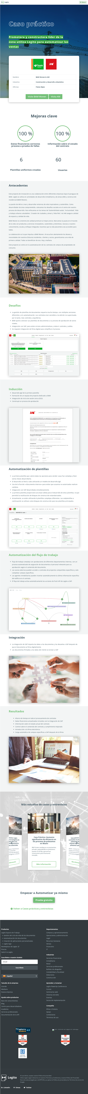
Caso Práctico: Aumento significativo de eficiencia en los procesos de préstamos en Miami (44, 840)
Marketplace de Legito (9, 947)
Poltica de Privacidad (73, 1078)
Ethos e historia (52, 1009)
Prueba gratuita (44, 900)
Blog (2, 1004)
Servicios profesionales (54, 966)
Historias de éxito (52, 995)
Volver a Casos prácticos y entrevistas (33, 908)
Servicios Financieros (53, 958)
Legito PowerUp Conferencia (56, 986)
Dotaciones (50, 975)
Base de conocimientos (9, 1001)
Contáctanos (50, 1015)
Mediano (4, 989)
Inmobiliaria (50, 961)
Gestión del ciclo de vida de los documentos (19, 935)
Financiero (50, 947)
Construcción (51, 978)
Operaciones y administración (57, 935)
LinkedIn (6, 1088)
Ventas (48, 944)
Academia (4, 1009)
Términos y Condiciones (53, 1078)
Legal (48, 938)
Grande (4, 986)
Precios (3, 949)
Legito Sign (7, 944)
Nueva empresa (7, 992)
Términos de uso (52, 1017)
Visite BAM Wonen (37, 96)
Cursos (48, 989)
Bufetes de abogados (53, 969)
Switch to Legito (7, 952)
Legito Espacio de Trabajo (10, 933)
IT (47, 949)
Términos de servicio (75, 1080)
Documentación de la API (10, 1015)
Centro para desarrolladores (11, 1006)
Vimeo (18, 1088)
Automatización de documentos (15, 938)
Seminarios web (52, 992)
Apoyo (48, 1012)
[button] (11, 843)
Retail (48, 964)
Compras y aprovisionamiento (57, 933)
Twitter (28, 1088)
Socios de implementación (55, 1000)
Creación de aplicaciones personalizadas (18, 941)
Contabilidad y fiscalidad (55, 972)
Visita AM (55, 96)
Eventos (49, 998)
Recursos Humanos (53, 941)
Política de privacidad (45, 1076)
